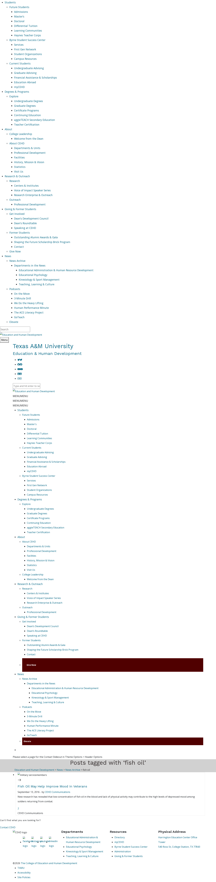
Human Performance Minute (31, 308)
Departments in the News (29, 265)
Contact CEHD (7, 827)
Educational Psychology (33, 275)
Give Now (15, 251)
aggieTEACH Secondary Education (34, 120)
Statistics (19, 167)
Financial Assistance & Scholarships (35, 77)
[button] (20, 396)
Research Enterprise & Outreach (33, 195)
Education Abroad (25, 82)
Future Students (19, 7)
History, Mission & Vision (29, 162)
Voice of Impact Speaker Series (32, 190)
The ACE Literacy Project (28, 312)
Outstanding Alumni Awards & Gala (36, 237)
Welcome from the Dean (28, 138)
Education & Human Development (47, 353)
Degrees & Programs (29, 499)
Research (14, 181)
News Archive (17, 261)
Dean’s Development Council (31, 218)
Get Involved (17, 214)
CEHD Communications (57, 792)
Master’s (19, 16)
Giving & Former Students (33, 617)
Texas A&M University (43, 346)
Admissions (21, 12)
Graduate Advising (25, 73)
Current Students (20, 63)
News (20, 674)
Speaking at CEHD (25, 228)
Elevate (13, 322)
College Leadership (20, 134)
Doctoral (19, 21)
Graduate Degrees (25, 105)
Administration (122, 851)
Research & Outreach (30, 584)
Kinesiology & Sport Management (39, 279)
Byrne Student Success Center (27, 40)
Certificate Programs (26, 110)
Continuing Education (27, 115)
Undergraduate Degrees (28, 101)
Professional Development (30, 152)
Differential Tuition (25, 26)
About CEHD (16, 143)
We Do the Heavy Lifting (28, 303)
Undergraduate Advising (29, 68)
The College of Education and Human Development (49, 863)
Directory (119, 837)
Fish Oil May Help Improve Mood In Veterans (52, 786)
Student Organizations (28, 54)
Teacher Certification (26, 124)
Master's (32, 424)
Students (23, 410)
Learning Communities (28, 30)
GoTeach (19, 317)
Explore (13, 96)
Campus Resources (25, 58)
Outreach (15, 199)
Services (19, 44)
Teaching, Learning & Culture (36, 284)
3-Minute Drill (22, 298)
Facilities (19, 157)
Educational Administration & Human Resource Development (56, 270)
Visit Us (18, 171)
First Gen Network (25, 49)
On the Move (22, 293)
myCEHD (19, 87)
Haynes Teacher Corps (27, 35)
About (21, 537)
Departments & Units (27, 148)
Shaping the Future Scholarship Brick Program (42, 242)
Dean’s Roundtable (25, 223)
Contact (19, 246)
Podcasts (14, 289)
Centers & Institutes (26, 185)
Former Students (19, 232)
